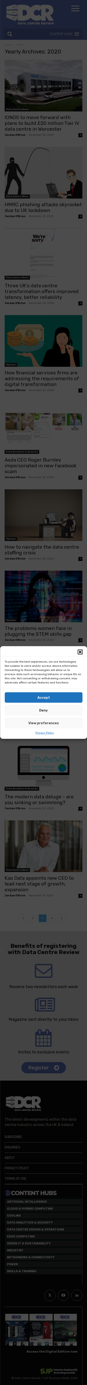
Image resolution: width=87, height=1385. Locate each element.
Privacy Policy (44, 732)
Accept (43, 698)
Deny (43, 710)
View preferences (43, 723)
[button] (80, 652)
